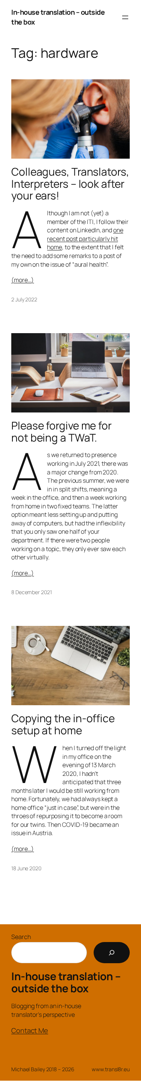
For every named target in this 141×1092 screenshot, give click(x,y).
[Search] (112, 952)
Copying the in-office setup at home (63, 724)
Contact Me (29, 1030)
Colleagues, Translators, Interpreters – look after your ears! (70, 184)
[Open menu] (125, 17)
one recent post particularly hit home (85, 238)
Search (20, 937)
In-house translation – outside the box (65, 982)
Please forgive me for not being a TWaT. (61, 431)
